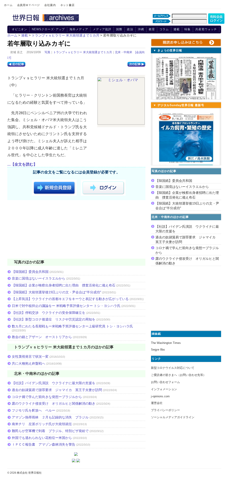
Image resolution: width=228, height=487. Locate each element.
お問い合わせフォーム (165, 382)
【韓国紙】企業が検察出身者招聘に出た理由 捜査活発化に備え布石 (63, 285)
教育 (152, 29)
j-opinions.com (160, 396)
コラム (164, 29)
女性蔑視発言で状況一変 (30, 356)
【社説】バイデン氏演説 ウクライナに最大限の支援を (53, 383)
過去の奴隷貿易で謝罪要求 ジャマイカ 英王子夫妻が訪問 (57, 390)
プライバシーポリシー (165, 410)
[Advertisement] (76, 230)
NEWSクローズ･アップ (48, 29)
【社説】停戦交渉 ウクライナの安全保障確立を (48, 313)
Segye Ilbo (158, 349)
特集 (187, 29)
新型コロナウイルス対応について (172, 367)
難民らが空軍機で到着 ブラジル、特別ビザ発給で (50, 431)
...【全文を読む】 (22, 164)
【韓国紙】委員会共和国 (30, 272)
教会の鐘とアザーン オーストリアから (42, 337)
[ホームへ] (46, 21)
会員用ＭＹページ (28, 5)
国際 (119, 29)
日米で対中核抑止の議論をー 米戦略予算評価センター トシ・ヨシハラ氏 (66, 306)
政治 (130, 29)
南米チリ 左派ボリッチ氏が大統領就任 (42, 424)
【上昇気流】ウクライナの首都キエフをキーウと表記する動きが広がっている (70, 299)
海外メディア (78, 29)
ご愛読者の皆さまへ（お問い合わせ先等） (178, 375)
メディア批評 (102, 29)
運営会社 (157, 403)
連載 (176, 29)
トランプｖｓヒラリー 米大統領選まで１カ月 (82, 52)
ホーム (8, 5)
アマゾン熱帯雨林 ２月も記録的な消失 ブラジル (50, 417)
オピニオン (19, 29)
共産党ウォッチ (206, 29)
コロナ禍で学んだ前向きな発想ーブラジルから (47, 397)
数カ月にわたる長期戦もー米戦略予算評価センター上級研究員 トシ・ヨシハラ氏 (72, 326)
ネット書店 (67, 5)
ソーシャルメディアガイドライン (172, 417)
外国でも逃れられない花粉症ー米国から (42, 438)
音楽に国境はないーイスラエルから (38, 278)
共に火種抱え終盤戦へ (28, 363)
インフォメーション (164, 389)
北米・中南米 (123, 52)
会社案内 (50, 5)
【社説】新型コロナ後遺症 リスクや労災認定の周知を (53, 319)
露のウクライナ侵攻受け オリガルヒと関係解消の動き (53, 403)
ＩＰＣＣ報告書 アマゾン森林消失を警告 (43, 444)
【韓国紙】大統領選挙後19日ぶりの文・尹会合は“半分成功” (56, 292)
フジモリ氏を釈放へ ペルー (33, 410)
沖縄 (141, 29)
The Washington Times (166, 343)
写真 (47, 52)
